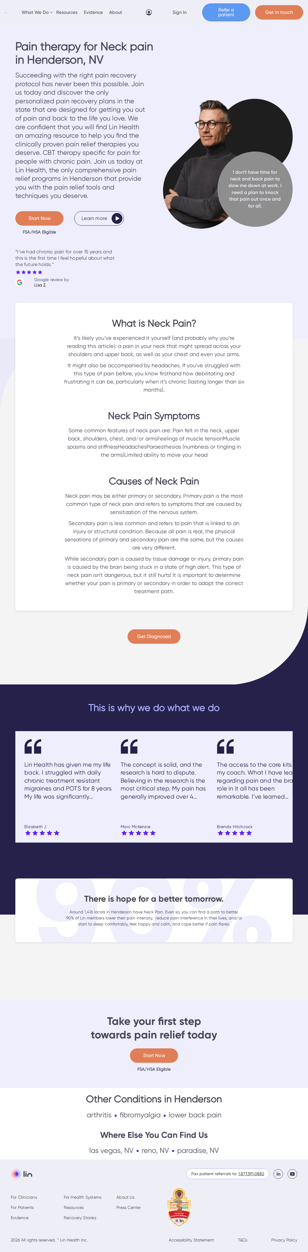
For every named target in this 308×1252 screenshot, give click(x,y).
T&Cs (242, 1240)
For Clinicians (24, 1197)
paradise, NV (198, 1150)
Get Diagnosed (154, 636)
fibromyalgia (140, 1115)
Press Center (128, 1207)
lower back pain (195, 1115)
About (115, 12)
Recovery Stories (80, 1217)
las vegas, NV (111, 1150)
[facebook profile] (280, 1174)
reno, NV (155, 1150)
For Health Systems (83, 1197)
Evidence (93, 12)
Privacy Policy (284, 1240)
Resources (67, 12)
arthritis (99, 1115)
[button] (36, 12)
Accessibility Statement (191, 1240)
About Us (125, 1197)
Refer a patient (226, 12)
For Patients (22, 1207)
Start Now (40, 218)
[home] (6, 12)
